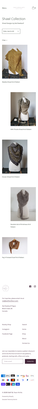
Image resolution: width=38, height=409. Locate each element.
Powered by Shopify (7, 396)
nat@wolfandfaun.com (10, 301)
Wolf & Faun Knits (15, 392)
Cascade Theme (6, 399)
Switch (15, 399)
